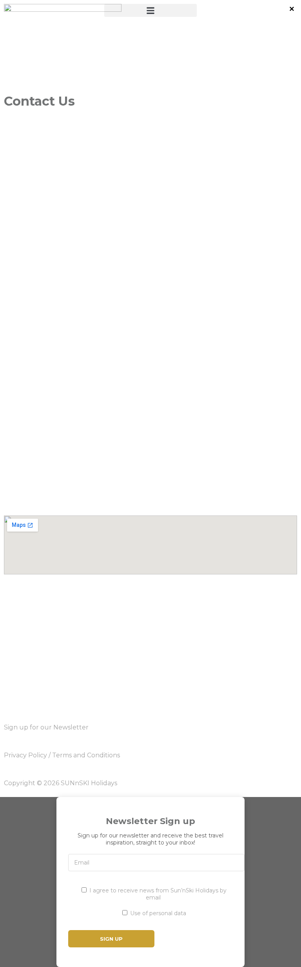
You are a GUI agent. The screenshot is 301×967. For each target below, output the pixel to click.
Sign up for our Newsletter (46, 727)
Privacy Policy (25, 755)
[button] (150, 10)
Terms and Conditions (86, 755)
